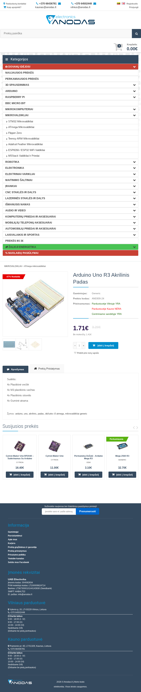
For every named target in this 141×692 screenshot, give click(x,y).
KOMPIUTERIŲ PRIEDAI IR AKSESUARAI (30, 216)
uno (26, 413)
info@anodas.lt (25, 594)
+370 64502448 (17, 612)
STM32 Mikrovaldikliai (20, 121)
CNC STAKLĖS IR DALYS (20, 192)
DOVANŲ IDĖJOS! (19, 66)
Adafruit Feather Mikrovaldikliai (25, 144)
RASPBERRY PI (15, 97)
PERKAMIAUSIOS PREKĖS (22, 78)
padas (41, 413)
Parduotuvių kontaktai (16, 4)
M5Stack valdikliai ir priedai (23, 155)
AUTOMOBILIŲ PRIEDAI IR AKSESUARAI (30, 228)
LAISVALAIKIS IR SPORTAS (22, 234)
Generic (96, 293)
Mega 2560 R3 (122, 456)
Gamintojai (13, 532)
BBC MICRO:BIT (15, 103)
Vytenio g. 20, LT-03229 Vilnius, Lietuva (27, 609)
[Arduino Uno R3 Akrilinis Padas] (35, 304)
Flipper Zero (15, 132)
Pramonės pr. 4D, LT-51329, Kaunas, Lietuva (30, 646)
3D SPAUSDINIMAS (17, 84)
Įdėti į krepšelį (105, 345)
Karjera (11, 543)
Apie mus (12, 539)
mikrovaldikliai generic (76, 413)
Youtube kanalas (16, 558)
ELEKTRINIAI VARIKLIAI (20, 174)
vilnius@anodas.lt (80, 7)
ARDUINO (11, 91)
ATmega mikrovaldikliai (21, 127)
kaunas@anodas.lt (45, 7)
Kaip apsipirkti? (14, 7)
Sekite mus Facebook (18, 562)
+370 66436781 (17, 649)
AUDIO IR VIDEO (15, 210)
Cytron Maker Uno (54, 456)
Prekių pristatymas (49, 368)
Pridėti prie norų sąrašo (88, 353)
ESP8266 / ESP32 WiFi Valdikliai (26, 150)
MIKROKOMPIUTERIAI (19, 109)
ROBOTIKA (12, 161)
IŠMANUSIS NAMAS (17, 204)
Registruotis (132, 4)
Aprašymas (17, 369)
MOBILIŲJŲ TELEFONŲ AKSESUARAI (28, 222)
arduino (19, 413)
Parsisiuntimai (15, 536)
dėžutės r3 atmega (54, 413)
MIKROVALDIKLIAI (16, 115)
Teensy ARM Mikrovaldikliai (23, 138)
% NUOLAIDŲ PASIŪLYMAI (21, 252)
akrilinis (32, 413)
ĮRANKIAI (11, 186)
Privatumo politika (17, 555)
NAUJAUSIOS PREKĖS (19, 72)
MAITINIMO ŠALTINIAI (18, 180)
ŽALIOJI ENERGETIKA (22, 246)
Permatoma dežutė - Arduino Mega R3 (88, 457)
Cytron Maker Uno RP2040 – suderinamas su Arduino (20, 457)
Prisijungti (133, 7)
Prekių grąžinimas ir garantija (22, 547)
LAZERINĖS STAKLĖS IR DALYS (25, 198)
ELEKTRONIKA (14, 167)
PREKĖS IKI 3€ (14, 240)
